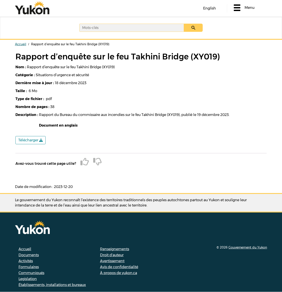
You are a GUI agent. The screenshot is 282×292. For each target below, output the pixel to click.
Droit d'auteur (112, 255)
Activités (26, 261)
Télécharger (28, 140)
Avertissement (112, 261)
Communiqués (31, 273)
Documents (29, 255)
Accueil (20, 44)
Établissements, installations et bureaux (52, 285)
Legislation (28, 279)
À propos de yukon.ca (118, 273)
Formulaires (29, 267)
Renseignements (114, 249)
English (209, 8)
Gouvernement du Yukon (247, 247)
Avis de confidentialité (119, 267)
